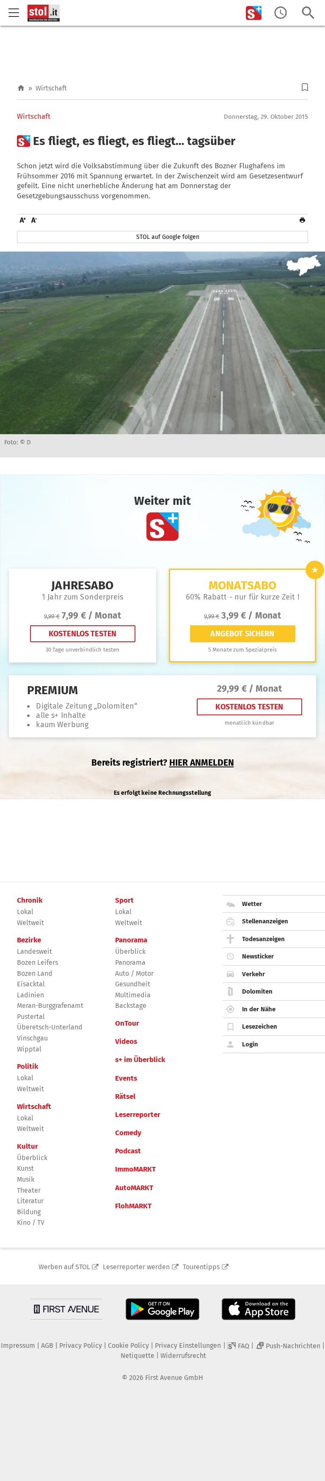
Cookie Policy (128, 1345)
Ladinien (30, 995)
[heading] (162, 141)
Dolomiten (257, 991)
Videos (126, 1042)
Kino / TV (30, 1222)
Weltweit (30, 923)
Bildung (29, 1212)
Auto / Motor (134, 973)
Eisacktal (31, 984)
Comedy (128, 1133)
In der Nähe (258, 1009)
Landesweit (34, 951)
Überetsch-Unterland (50, 1027)
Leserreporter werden (136, 1267)
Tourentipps (201, 1267)
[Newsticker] (280, 13)
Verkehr (253, 974)
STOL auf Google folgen (167, 237)
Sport (124, 900)
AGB (47, 1345)
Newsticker (258, 956)
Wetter (252, 904)
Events (126, 1078)
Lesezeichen (259, 1026)
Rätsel (125, 1096)
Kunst (25, 1168)
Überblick (32, 1158)
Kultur (27, 1146)
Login (250, 1044)
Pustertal (31, 1017)
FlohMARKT (133, 1206)
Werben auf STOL (64, 1267)
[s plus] (254, 13)
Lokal (25, 912)
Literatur (30, 1201)
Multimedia (133, 995)
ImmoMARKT (135, 1169)
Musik (25, 1179)
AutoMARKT (134, 1188)
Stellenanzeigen (265, 921)
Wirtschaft (51, 88)
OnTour (127, 1023)
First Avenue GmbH (174, 1378)
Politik (27, 1066)
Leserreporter (137, 1115)
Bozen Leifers (37, 962)
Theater (29, 1190)
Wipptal (29, 1049)
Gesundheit (132, 984)
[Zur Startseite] (21, 88)
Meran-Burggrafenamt (50, 1006)
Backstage (130, 1006)
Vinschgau (32, 1038)
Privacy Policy (80, 1345)
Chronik (29, 900)
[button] (305, 87)
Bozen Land (34, 973)
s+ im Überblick (140, 1060)
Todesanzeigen (263, 939)
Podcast (128, 1151)
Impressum (18, 1345)
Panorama (131, 940)
